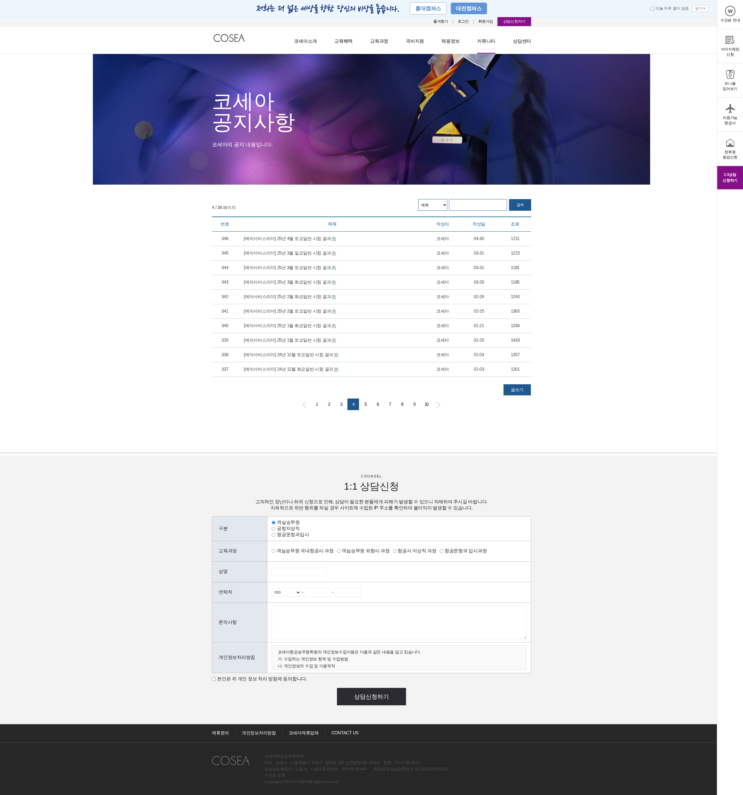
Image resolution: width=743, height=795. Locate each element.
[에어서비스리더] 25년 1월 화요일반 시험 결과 (288, 325)
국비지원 (415, 41)
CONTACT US (345, 732)
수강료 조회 (274, 775)
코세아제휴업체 (304, 732)
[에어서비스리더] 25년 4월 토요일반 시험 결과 (288, 238)
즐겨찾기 (440, 21)
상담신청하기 (514, 21)
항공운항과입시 (293, 534)
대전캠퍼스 (469, 8)
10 (426, 404)
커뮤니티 (486, 41)
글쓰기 (517, 389)
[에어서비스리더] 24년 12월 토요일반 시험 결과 (289, 354)
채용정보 (450, 41)
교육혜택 (343, 41)
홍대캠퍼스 (428, 8)
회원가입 (485, 21)
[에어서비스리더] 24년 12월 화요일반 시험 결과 (289, 369)
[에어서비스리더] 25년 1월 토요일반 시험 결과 (288, 340)
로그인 (463, 21)
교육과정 (379, 41)
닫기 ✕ (700, 8)
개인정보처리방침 (259, 732)
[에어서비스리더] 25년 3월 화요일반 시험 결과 (288, 282)
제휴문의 (220, 732)
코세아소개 (305, 41)
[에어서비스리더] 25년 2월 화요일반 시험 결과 (288, 296)
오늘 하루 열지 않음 (672, 8)
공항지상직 (288, 528)
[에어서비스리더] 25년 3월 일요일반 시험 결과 (288, 252)
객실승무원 (288, 522)
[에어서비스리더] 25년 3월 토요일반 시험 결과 (288, 267)
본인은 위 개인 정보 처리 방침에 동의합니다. (262, 678)
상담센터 (522, 41)
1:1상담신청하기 (730, 177)
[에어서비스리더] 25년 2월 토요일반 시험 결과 (288, 311)
